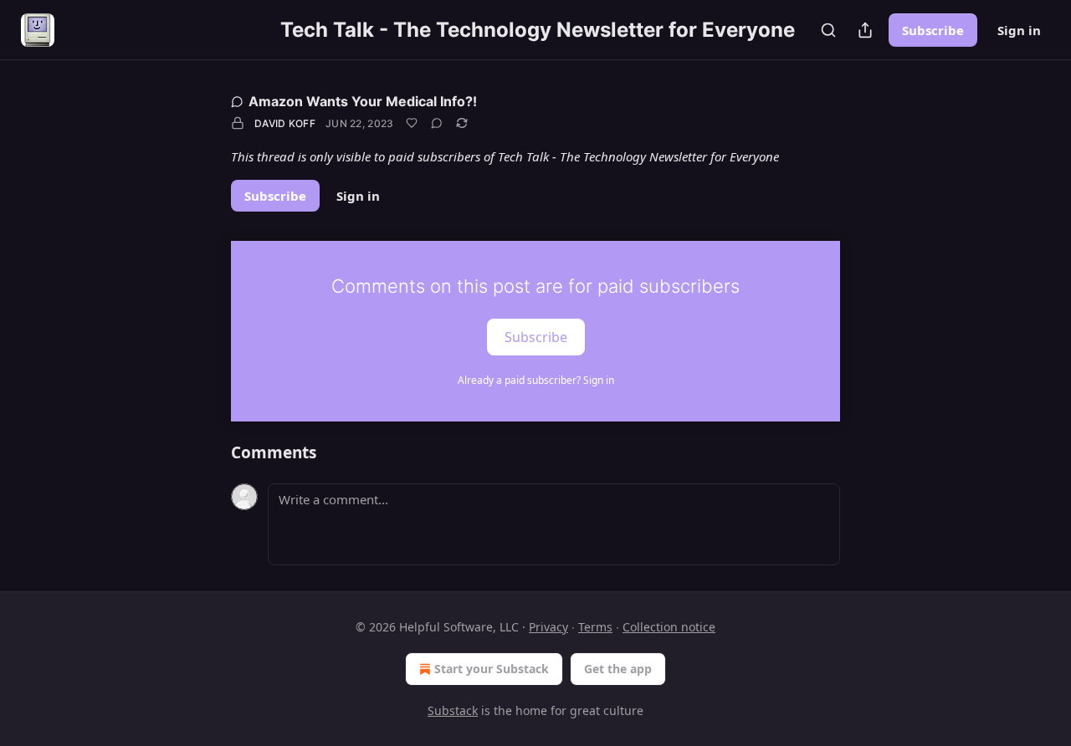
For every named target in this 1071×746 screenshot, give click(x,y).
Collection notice (669, 627)
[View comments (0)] (437, 123)
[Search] (828, 30)
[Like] (412, 123)
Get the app (618, 669)
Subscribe (933, 30)
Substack (453, 710)
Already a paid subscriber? (536, 380)
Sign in (1019, 30)
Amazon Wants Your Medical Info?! (363, 101)
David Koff (284, 123)
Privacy (548, 627)
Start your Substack (491, 669)
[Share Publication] (865, 30)
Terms (595, 627)
